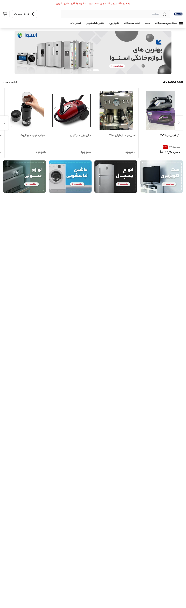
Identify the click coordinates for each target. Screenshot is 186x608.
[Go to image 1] (96, 70)
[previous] (179, 123)
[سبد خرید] (5, 14)
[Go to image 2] (91, 70)
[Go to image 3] (88, 70)
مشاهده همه (11, 82)
